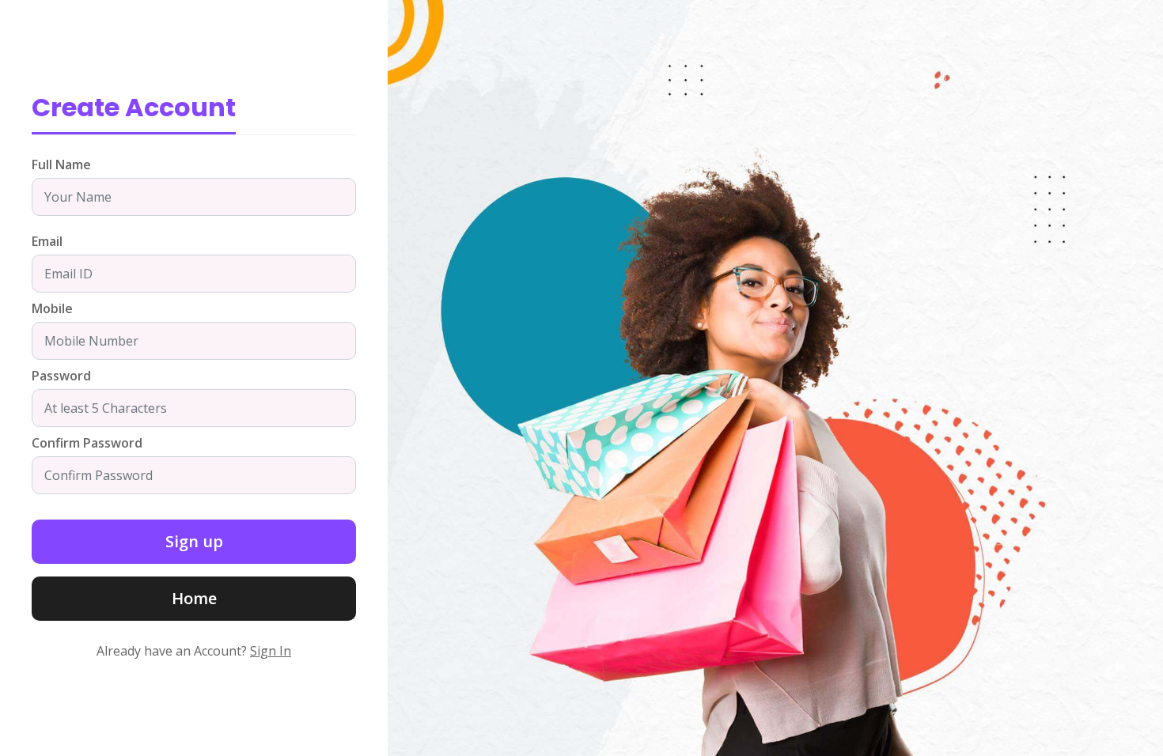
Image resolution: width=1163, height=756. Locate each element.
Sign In (270, 651)
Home (194, 598)
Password (61, 375)
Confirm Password (87, 443)
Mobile (52, 308)
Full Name (61, 164)
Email (47, 241)
